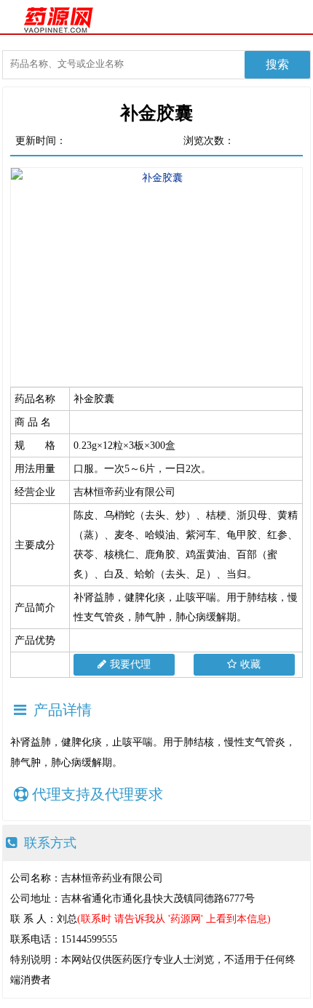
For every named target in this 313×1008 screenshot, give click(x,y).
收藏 (250, 664)
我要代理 (130, 664)
